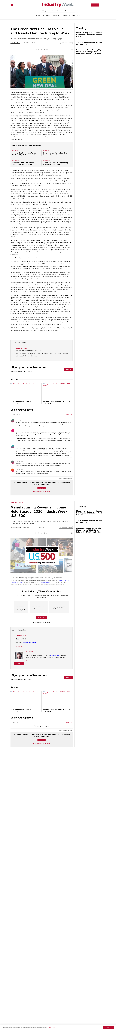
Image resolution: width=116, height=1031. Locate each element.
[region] (41, 446)
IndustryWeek (55, 655)
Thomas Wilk (14, 527)
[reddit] (44, 49)
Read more (69, 441)
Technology (46, 15)
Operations (56, 15)
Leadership (66, 15)
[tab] (15, 414)
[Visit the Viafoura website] (68, 478)
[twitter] (41, 49)
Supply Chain (76, 15)
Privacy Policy (51, 1027)
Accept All (108, 1027)
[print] (72, 49)
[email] (47, 49)
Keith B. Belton (15, 43)
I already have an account (41, 491)
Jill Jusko (22, 527)
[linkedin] (38, 49)
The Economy (14, 24)
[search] (14, 5)
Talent (38, 15)
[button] (11, 5)
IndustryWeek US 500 (16, 502)
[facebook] (36, 49)
